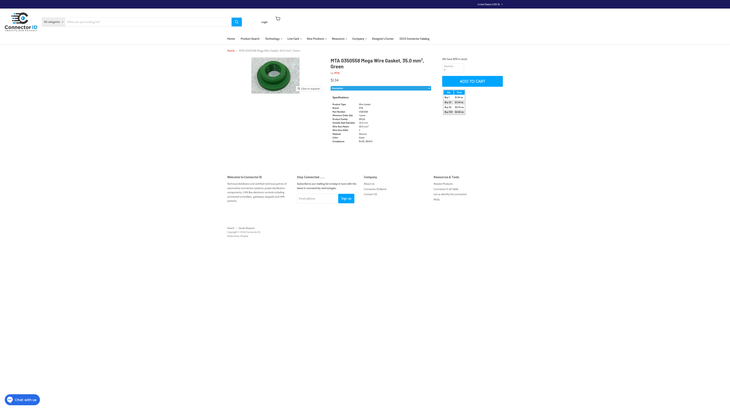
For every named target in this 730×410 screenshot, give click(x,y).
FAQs (437, 199)
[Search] (237, 22)
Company (358, 38)
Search (230, 227)
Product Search (250, 38)
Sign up (346, 198)
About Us (369, 183)
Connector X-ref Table (446, 189)
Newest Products (443, 183)
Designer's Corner (383, 38)
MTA (337, 73)
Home (231, 38)
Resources (338, 38)
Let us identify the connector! (450, 194)
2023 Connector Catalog (414, 38)
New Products (316, 38)
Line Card (293, 38)
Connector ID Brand (375, 189)
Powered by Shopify (237, 235)
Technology (272, 38)
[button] (381, 88)
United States (489, 4)
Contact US (370, 194)
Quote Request (246, 227)
